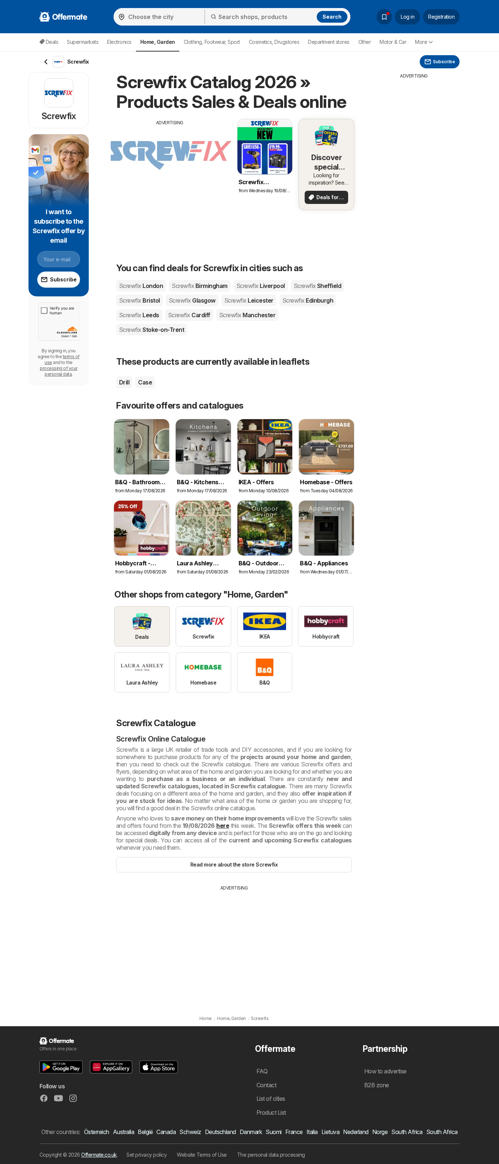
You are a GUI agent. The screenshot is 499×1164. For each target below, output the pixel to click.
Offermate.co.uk (99, 1155)
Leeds (139, 315)
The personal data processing (271, 1155)
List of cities (270, 1098)
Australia (123, 1131)
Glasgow (192, 300)
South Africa (407, 1131)
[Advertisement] (170, 177)
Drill (124, 382)
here (222, 825)
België (145, 1131)
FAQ (261, 1071)
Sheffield (318, 285)
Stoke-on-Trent (151, 329)
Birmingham (199, 285)
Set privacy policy (146, 1155)
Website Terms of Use (202, 1155)
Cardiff (189, 315)
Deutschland (220, 1131)
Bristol (139, 300)
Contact (266, 1085)
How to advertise (385, 1071)
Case (145, 382)
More (421, 42)
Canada (166, 1131)
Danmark (251, 1131)
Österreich (96, 1131)
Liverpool (260, 285)
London (141, 285)
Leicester (249, 300)
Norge (380, 1131)
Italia (312, 1131)
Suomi (273, 1131)
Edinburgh (308, 300)
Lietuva (330, 1131)
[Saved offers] (384, 16)
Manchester (247, 315)
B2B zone (376, 1085)
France (294, 1131)
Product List (271, 1112)
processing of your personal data (58, 371)
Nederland (355, 1131)
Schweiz (190, 1131)
